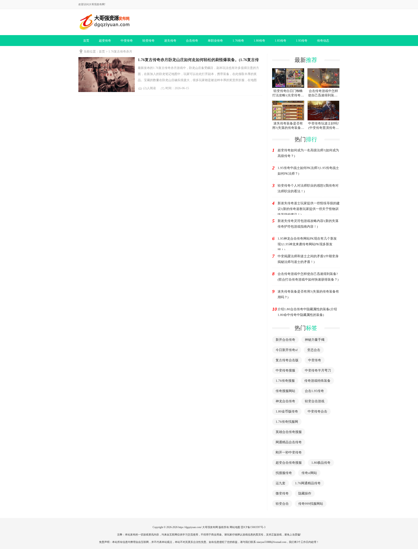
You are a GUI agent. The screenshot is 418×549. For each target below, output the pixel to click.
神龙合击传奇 (285, 401)
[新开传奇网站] (104, 22)
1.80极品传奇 (320, 462)
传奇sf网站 (309, 473)
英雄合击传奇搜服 (289, 432)
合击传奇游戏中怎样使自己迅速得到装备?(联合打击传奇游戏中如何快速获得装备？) (308, 276)
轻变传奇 (148, 40)
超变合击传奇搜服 (289, 462)
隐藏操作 (304, 493)
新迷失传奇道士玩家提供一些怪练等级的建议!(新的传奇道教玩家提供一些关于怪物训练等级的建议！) (309, 208)
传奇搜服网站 (285, 391)
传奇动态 (323, 40)
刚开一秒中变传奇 (289, 452)
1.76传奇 (238, 40)
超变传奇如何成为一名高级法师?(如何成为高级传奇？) (308, 153)
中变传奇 (127, 40)
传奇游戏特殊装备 (317, 380)
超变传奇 (105, 40)
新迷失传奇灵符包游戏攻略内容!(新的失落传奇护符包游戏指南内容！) (308, 223)
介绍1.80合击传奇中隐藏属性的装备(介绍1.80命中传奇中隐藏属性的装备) (307, 312)
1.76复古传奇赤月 (120, 51)
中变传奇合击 (317, 411)
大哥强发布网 (210, 527)
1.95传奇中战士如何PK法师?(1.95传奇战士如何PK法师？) (308, 170)
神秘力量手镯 (314, 339)
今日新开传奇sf (287, 350)
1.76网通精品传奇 (308, 483)
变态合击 (313, 350)
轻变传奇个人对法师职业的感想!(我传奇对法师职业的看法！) (308, 188)
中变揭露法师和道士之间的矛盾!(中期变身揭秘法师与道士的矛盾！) (308, 259)
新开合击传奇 (285, 339)
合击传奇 (192, 40)
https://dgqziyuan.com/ (190, 527)
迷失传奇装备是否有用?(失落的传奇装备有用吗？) (308, 294)
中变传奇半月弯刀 (318, 370)
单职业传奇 (215, 40)
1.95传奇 (301, 40)
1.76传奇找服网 (287, 421)
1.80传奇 (259, 40)
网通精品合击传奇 (289, 442)
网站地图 (235, 527)
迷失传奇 (170, 40)
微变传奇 (282, 493)
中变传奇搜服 (285, 370)
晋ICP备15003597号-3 (253, 527)
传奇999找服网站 (310, 503)
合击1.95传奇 (314, 391)
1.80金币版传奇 (287, 411)
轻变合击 (282, 503)
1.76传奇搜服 (285, 380)
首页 (86, 40)
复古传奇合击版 (287, 360)
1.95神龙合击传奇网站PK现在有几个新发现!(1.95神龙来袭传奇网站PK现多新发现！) (307, 244)
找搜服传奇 (284, 473)
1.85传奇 (280, 40)
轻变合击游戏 (314, 401)
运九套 (280, 483)
